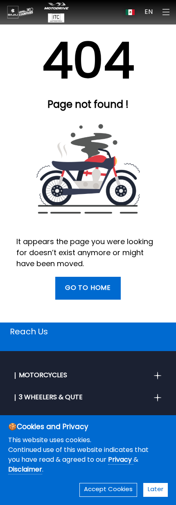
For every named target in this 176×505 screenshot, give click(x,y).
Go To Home (88, 288)
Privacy (120, 460)
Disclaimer (25, 470)
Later (155, 490)
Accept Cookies (108, 490)
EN (148, 12)
